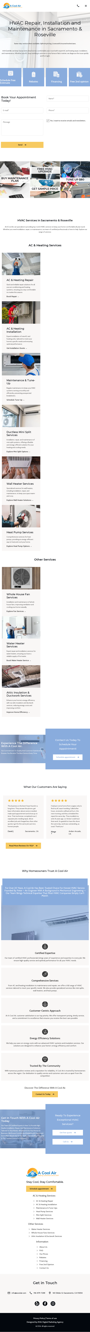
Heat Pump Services (44, 1211)
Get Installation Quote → (17, 348)
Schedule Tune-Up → (16, 400)
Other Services (35, 1224)
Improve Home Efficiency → (18, 712)
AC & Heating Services (44, 1195)
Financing (43, 1261)
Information (42, 1241)
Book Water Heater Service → (19, 660)
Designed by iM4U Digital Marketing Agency (45, 1322)
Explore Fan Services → (16, 611)
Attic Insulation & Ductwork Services (46, 1236)
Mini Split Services (43, 1215)
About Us (43, 1247)
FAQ (41, 1250)
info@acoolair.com (19, 1293)
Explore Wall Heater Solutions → (20, 500)
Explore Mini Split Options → (18, 451)
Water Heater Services (40, 1229)
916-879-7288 (39, 1293)
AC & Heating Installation (46, 1204)
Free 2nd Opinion (46, 1264)
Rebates (42, 1257)
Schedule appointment (65, 757)
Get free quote (66, 1132)
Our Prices (43, 1254)
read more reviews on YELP (21, 846)
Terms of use (51, 1318)
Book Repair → (13, 296)
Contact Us (44, 1268)
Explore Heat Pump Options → (19, 546)
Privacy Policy (39, 1318)
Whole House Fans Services (42, 1233)
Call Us (66, 1142)
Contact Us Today (43, 1094)
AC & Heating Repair (44, 1201)
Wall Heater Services (44, 1218)
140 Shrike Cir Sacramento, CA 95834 (67, 1293)
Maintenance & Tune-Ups (46, 1208)
